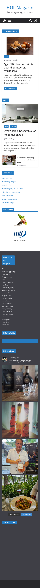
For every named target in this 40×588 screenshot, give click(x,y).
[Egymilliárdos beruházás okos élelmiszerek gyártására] (20, 46)
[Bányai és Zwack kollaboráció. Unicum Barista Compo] (20, 383)
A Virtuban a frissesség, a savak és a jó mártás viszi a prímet (27, 160)
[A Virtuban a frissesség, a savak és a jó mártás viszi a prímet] (9, 161)
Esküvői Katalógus (8, 203)
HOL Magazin (20, 7)
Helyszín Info (6, 185)
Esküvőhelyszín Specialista (11, 192)
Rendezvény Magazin (9, 182)
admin (17, 60)
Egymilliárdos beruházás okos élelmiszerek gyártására (18, 67)
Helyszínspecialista (8, 196)
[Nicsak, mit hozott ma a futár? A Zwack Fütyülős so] (20, 420)
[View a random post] (35, 20)
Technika (13, 126)
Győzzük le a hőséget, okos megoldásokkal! (20, 132)
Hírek (6, 56)
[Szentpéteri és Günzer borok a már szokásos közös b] (20, 456)
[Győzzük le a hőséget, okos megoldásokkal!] (20, 113)
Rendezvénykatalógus (9, 199)
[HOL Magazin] (4, 20)
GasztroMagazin (7, 178)
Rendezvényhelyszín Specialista (12, 189)
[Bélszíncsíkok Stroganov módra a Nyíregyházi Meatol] (20, 493)
